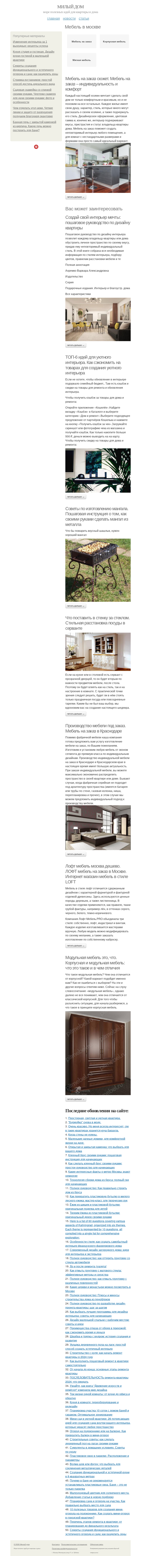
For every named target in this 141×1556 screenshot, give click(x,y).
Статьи (84, 18)
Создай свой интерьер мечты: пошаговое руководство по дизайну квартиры (97, 222)
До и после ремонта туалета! (88, 1266)
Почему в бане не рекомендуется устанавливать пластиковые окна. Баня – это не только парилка (96, 1484)
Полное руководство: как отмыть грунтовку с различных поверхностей (96, 1281)
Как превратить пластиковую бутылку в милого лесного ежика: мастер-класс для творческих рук (97, 1198)
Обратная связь (96, 1544)
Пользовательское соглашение (74, 1544)
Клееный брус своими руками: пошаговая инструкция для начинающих (93, 1157)
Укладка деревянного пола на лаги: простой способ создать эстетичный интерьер (95, 1347)
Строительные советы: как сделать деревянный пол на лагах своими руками (91, 1441)
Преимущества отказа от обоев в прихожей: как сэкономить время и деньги (95, 1330)
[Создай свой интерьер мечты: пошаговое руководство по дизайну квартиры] (98, 319)
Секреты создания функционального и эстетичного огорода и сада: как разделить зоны (35, 70)
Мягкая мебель (82, 60)
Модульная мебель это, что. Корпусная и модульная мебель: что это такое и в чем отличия (95, 963)
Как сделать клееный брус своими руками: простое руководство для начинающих (93, 1165)
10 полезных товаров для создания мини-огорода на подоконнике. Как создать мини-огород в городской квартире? (97, 1513)
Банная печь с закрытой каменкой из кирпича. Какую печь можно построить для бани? (34, 126)
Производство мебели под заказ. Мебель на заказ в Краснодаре (95, 728)
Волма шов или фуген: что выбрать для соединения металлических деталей (92, 1466)
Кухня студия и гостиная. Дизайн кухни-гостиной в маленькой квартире (33, 55)
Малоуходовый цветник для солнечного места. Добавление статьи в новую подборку (97, 1495)
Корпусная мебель (114, 41)
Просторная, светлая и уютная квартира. (94, 1118)
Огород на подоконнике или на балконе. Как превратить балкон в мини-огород (95, 1433)
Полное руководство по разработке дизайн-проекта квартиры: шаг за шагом (95, 1305)
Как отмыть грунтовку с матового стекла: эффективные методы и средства (93, 1272)
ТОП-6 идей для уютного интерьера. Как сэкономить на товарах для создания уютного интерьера (93, 365)
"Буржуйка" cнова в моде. (84, 1122)
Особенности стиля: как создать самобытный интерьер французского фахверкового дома (96, 1244)
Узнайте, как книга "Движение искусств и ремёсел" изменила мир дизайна (93, 1388)
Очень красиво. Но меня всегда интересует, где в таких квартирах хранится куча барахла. (97, 1128)
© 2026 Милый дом (22, 1544)
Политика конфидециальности (64, 1548)
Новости (69, 18)
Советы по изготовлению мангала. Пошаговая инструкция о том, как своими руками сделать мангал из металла (96, 516)
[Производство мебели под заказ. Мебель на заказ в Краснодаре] (98, 827)
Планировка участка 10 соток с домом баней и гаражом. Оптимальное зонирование (97, 1412)
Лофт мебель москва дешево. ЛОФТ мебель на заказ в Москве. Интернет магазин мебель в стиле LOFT (96, 873)
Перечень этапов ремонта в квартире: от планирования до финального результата (93, 1524)
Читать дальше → (75, 197)
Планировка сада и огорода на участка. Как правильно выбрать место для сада (95, 1503)
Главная (53, 18)
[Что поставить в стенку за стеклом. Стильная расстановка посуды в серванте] (98, 652)
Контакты (56, 1544)
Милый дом (70, 6)
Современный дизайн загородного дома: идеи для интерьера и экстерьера (97, 1252)
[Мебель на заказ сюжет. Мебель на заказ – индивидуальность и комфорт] (98, 168)
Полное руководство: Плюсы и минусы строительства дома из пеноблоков (92, 1297)
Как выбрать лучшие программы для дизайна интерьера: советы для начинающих (96, 1314)
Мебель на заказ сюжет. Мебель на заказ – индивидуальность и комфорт (97, 84)
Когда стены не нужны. (82, 1134)
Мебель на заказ (82, 41)
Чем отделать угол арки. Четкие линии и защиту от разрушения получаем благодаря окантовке (33, 112)
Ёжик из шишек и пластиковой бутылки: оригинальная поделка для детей (92, 1207)
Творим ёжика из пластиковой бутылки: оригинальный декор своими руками (92, 1215)
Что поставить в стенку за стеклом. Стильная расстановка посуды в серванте (97, 623)
